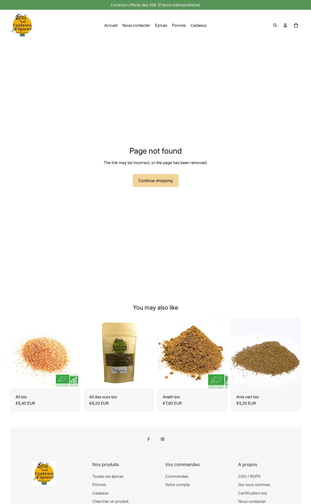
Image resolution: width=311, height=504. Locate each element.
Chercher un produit (110, 501)
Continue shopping (155, 180)
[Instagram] (162, 439)
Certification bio (252, 493)
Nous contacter (252, 501)
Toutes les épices (107, 476)
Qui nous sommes (254, 484)
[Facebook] (148, 439)
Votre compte (177, 484)
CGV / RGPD (249, 476)
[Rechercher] (275, 25)
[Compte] (285, 25)
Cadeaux (100, 493)
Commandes (176, 476)
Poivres (99, 484)
